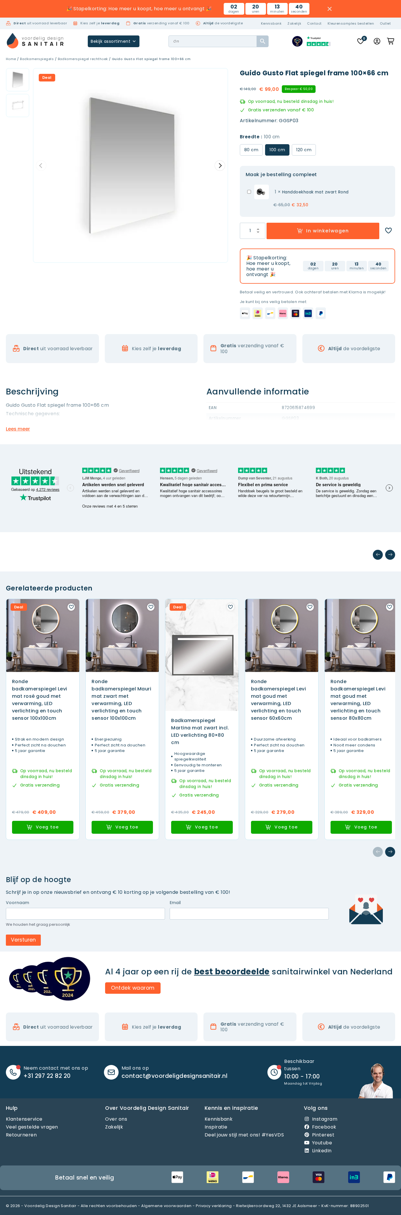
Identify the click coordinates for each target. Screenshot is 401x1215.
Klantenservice (24, 1119)
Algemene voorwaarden (166, 1205)
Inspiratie (216, 1127)
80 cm (251, 150)
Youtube (322, 1143)
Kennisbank (271, 23)
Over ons (116, 1119)
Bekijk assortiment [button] (110, 41)
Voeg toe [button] (47, 827)
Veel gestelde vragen (32, 1127)
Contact (314, 23)
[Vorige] (378, 555)
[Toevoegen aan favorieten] (388, 230)
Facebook (324, 1127)
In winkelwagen (327, 230)
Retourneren (21, 1135)
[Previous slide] (41, 165)
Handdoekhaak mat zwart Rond (315, 192)
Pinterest (323, 1135)
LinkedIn (322, 1150)
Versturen (23, 939)
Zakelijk (294, 23)
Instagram (324, 1119)
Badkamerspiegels (37, 59)
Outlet (385, 23)
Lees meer (18, 429)
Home (11, 59)
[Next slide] (220, 165)
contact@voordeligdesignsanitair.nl (175, 1076)
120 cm (303, 150)
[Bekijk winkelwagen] (391, 41)
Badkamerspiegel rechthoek (83, 59)
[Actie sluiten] (330, 8)
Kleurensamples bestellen (351, 23)
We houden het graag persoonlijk (38, 924)
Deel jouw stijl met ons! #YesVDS (244, 1135)
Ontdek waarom (132, 987)
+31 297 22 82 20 (47, 1076)
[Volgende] (390, 555)
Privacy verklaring (214, 1205)
